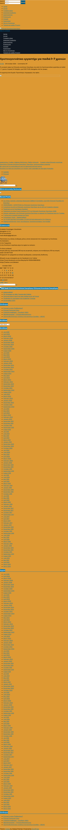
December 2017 (8, 508)
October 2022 (7, 405)
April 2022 (6, 413)
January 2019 (7, 488)
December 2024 (8, 365)
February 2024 (8, 382)
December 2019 (8, 465)
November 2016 (8, 529)
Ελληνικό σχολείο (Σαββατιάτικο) (13, 308)
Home (5, 7)
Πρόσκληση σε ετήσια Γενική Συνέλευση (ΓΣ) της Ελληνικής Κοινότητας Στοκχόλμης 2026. (29, 211)
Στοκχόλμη (30, 164)
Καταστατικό (7, 21)
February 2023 (8, 398)
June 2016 (6, 535)
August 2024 (7, 374)
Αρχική (5, 9)
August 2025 (7, 351)
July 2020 (6, 450)
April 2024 (6, 378)
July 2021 (6, 432)
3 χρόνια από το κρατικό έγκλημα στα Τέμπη (16, 215)
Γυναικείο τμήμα (8, 11)
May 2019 (6, 479)
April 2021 (6, 438)
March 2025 (7, 359)
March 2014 (7, 566)
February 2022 (8, 417)
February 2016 (7, 544)
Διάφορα (16, 162)
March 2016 (7, 542)
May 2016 (6, 537)
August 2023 (7, 392)
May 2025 (6, 355)
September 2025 (8, 349)
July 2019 (6, 475)
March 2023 (7, 396)
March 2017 (7, 521)
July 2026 (6, 332)
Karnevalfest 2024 (9, 301)
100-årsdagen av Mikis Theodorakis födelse (17, 294)
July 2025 (6, 353)
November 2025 (8, 345)
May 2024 (6, 376)
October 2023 (7, 388)
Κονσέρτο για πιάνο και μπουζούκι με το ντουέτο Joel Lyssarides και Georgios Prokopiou (26, 169)
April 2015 (6, 562)
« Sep (1, 282)
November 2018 (8, 492)
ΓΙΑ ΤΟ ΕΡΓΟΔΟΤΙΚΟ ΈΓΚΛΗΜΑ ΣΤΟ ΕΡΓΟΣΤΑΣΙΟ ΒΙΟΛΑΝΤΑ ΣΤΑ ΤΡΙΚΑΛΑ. (27, 219)
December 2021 (8, 421)
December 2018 (8, 490)
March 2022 (7, 415)
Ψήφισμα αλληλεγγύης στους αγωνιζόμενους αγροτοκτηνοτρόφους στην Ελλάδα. (26, 222)
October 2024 (8, 369)
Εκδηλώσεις (23, 162)
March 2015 (7, 564)
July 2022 (6, 409)
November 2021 (8, 423)
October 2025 (7, 347)
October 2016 (7, 531)
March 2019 (7, 483)
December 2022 (8, 403)
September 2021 (8, 427)
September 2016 (8, 533)
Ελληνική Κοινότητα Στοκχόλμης (46, 288)
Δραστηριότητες (8, 15)
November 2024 (8, 367)
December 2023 (8, 384)
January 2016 (7, 546)
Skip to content (5, 31)
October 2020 (7, 448)
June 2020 (6, 452)
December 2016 (8, 527)
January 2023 (7, 401)
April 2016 (6, 539)
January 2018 (7, 506)
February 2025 (8, 361)
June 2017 (6, 517)
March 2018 (7, 502)
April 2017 (6, 519)
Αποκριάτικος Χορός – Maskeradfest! (14, 217)
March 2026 (7, 336)
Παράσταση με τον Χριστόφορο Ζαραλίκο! (15, 209)
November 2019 (8, 467)
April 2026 (6, 334)
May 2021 (6, 436)
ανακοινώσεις (4, 162)
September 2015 (8, 554)
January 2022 (7, 419)
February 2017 (7, 523)
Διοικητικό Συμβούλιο (9, 13)
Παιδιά (30, 162)
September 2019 (8, 471)
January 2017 (7, 525)
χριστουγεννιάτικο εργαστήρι (41, 164)
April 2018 (6, 500)
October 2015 (7, 552)
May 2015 (6, 560)
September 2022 (8, 407)
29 (3, 280)
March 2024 (7, 380)
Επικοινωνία (7, 17)
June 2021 (6, 434)
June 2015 (6, 558)
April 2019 (6, 481)
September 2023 (8, 390)
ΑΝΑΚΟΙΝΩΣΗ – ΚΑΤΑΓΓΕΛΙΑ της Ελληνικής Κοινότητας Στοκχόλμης (23, 205)
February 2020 (8, 461)
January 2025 (7, 363)
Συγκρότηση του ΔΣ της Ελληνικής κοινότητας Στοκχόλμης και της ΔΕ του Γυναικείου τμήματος (31, 207)
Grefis (2, 64)
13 (12, 273)
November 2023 (8, 386)
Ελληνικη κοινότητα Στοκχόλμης (16, 164)
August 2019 (7, 473)
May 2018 (6, 498)
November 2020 (8, 446)
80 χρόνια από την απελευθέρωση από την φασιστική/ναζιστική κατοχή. (21, 166)
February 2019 (7, 486)
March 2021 (7, 440)
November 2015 (8, 550)
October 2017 (7, 513)
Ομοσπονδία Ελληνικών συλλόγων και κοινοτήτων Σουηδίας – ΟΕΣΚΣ (24, 317)
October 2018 (7, 494)
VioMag (7, 829)
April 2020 (6, 457)
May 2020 (6, 454)
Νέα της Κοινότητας (9, 23)
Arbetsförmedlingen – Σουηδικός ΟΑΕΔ (15, 312)
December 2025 (8, 342)
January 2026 (7, 340)
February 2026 (8, 338)
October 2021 (7, 425)
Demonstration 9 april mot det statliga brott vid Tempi (21, 296)
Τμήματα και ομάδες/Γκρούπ (11, 25)
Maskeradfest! (8, 292)
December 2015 (8, 548)
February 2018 (7, 504)
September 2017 (8, 515)
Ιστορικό (5, 19)
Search (2, 1)
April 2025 (6, 357)
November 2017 (8, 510)
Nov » (6, 282)
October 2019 (7, 469)
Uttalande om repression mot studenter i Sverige (19, 298)
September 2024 (8, 371)
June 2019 (6, 477)
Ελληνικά (6, 174)
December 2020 (8, 444)
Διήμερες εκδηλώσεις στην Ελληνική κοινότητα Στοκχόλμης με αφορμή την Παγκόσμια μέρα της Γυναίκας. (34, 213)
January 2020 (7, 463)
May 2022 (6, 411)
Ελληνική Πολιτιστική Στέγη (11, 310)
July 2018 (6, 496)
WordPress (35, 829)
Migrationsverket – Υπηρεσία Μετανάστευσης (17, 314)
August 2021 (7, 430)
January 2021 (7, 442)
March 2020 (7, 459)
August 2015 (7, 556)
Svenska (6, 172)
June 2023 (6, 394)
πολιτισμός (35, 162)
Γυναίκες (11, 162)
